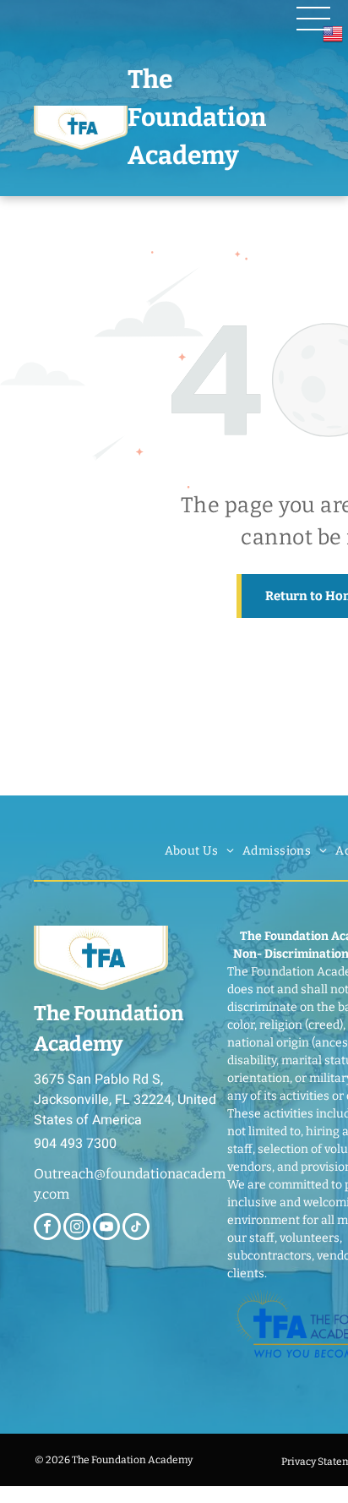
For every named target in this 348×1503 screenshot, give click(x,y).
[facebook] (47, 1228)
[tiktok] (136, 1228)
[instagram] (76, 1228)
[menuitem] (199, 850)
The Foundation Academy (197, 117)
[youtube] (106, 1228)
